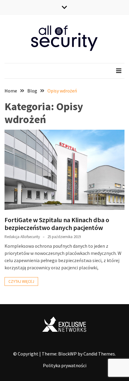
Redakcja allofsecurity (22, 236)
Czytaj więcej (21, 281)
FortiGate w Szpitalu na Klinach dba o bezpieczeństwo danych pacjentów (56, 224)
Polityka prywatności (64, 365)
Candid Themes (99, 354)
